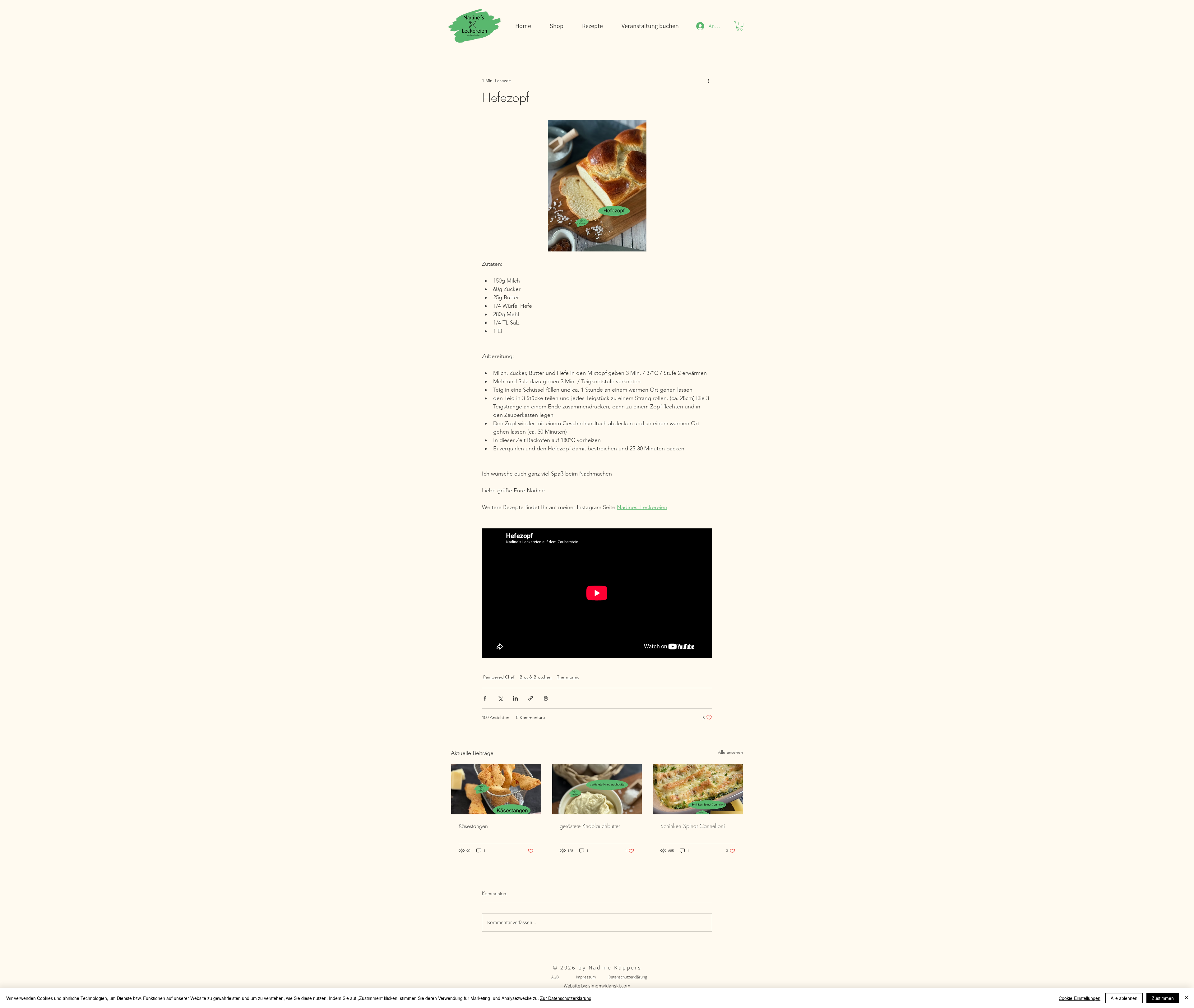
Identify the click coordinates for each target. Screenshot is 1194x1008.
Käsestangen (473, 826)
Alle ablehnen (1124, 998)
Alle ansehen (730, 752)
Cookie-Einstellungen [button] (1079, 998)
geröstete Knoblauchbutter (590, 826)
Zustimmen (1163, 998)
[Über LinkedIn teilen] (515, 698)
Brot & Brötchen (536, 677)
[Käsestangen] (496, 789)
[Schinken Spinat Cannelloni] (698, 789)
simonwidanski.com (609, 986)
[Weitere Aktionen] (708, 80)
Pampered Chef (498, 677)
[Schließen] (1186, 998)
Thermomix (568, 677)
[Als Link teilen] (531, 698)
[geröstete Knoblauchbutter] (597, 789)
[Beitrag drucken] (546, 698)
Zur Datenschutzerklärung (565, 998)
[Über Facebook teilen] (485, 698)
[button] (739, 25)
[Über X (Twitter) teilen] (500, 698)
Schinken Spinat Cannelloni (692, 826)
